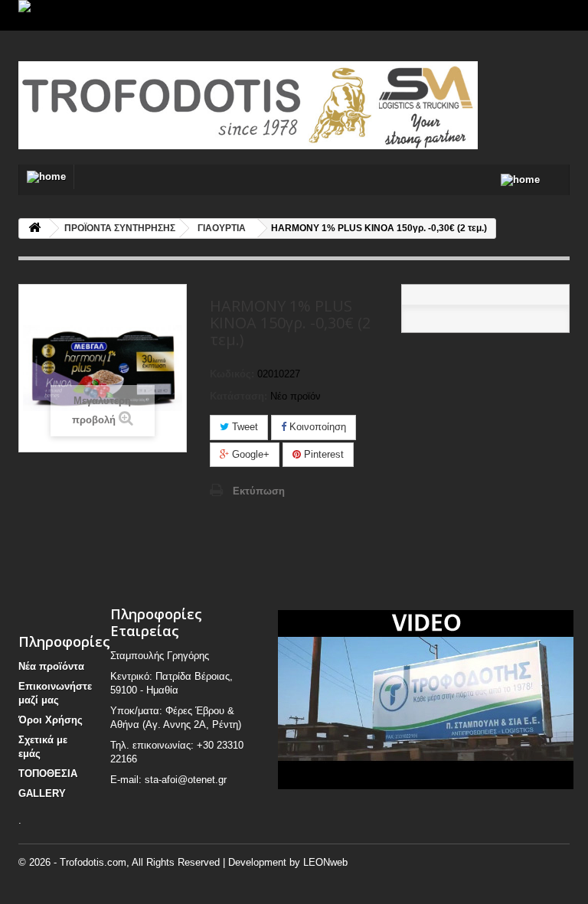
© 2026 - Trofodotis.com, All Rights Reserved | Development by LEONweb (183, 862)
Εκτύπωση (259, 491)
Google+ (249, 454)
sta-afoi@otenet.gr (186, 779)
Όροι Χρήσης (50, 720)
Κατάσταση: (238, 396)
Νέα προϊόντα (51, 666)
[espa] (294, 15)
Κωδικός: (232, 374)
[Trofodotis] (102, 105)
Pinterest (322, 454)
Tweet (243, 426)
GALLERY (42, 793)
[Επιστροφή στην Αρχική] (34, 228)
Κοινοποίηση (316, 426)
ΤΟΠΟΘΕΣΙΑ (47, 773)
